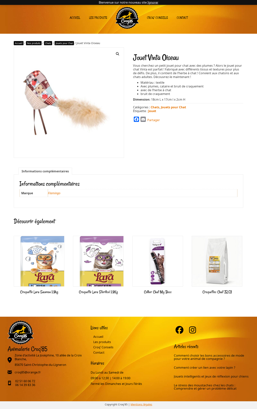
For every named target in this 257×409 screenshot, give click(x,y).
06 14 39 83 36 (25, 385)
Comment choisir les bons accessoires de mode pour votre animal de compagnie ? (209, 357)
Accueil (75, 18)
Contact (182, 18)
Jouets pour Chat (64, 43)
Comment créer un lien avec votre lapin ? (204, 367)
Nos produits (33, 43)
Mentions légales (141, 404)
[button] (117, 53)
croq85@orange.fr (28, 372)
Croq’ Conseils (157, 18)
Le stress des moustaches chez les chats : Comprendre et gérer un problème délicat (205, 387)
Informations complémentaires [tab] (45, 171)
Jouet (152, 111)
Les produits (98, 18)
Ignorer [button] (153, 2)
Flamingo (54, 193)
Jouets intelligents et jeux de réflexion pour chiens (211, 376)
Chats (48, 43)
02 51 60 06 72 (25, 381)
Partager (153, 120)
